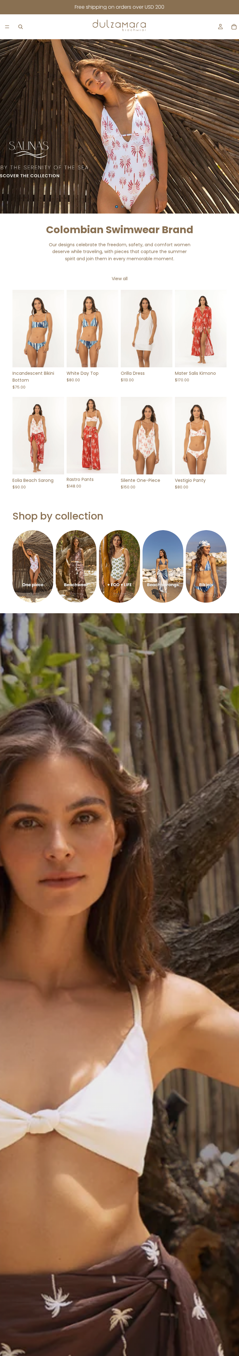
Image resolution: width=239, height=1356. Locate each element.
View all (120, 278)
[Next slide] (229, 126)
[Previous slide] (9, 126)
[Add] (54, 464)
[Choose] (54, 357)
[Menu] (7, 27)
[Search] (20, 27)
